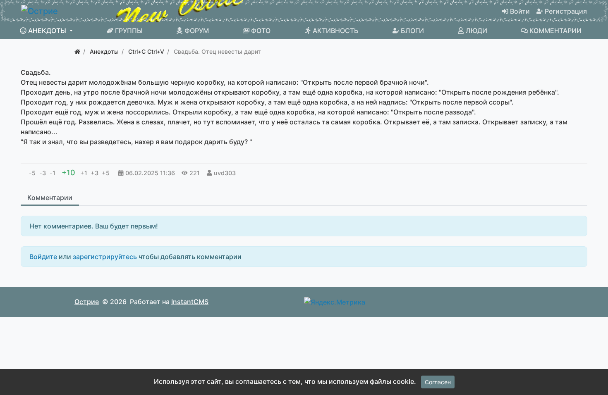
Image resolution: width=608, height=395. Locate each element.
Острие (86, 301)
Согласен (438, 381)
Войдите (43, 256)
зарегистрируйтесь (105, 256)
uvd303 (225, 172)
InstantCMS (189, 301)
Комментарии (49, 197)
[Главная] (77, 51)
